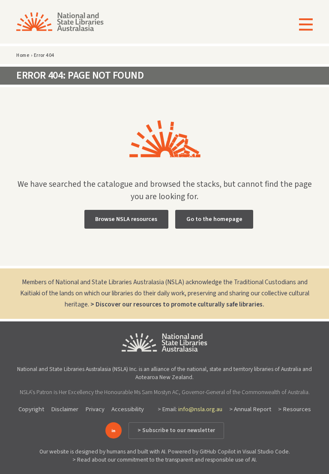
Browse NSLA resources (126, 219)
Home (22, 55)
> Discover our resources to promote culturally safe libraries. (177, 304)
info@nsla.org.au (200, 409)
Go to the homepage (214, 219)
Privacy (95, 409)
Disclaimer (64, 409)
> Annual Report (250, 409)
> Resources (294, 409)
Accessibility (127, 409)
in (113, 430)
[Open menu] (303, 25)
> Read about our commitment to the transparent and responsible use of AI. (164, 460)
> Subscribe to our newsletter (176, 430)
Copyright (31, 409)
